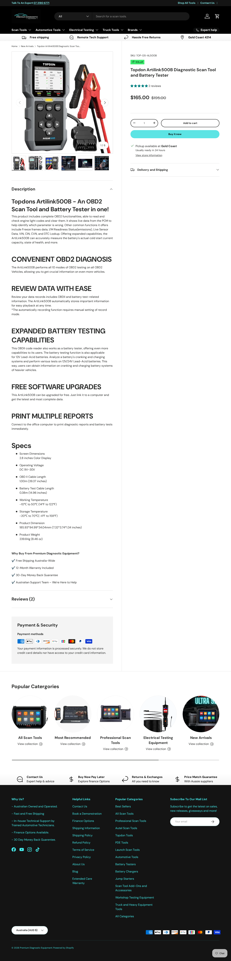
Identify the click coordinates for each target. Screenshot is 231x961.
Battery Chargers (126, 871)
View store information (149, 155)
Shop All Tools (186, 3)
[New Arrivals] (201, 714)
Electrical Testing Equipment (158, 740)
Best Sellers (123, 806)
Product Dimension (32, 523)
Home (15, 46)
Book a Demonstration (87, 814)
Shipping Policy (82, 835)
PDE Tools (121, 842)
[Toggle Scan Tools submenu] (30, 30)
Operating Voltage (31, 465)
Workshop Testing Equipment (134, 897)
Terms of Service (83, 850)
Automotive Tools (48, 30)
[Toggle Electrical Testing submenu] (97, 30)
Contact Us (207, 3)
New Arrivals (27, 46)
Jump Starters (124, 879)
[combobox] (121, 16)
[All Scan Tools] (30, 714)
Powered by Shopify (63, 947)
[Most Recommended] (73, 714)
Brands (133, 30)
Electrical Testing (81, 30)
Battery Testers (125, 864)
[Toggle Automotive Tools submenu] (63, 30)
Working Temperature (33, 500)
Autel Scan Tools (126, 828)
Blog (75, 871)
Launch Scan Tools (127, 850)
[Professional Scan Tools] (115, 714)
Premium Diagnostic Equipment (36, 947)
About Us (78, 864)
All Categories (124, 916)
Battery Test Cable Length (36, 488)
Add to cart (190, 123)
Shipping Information (86, 828)
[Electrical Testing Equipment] (158, 714)
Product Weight (29, 535)
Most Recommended (73, 737)
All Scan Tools (30, 737)
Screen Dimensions (32, 454)
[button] (217, 16)
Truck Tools (111, 30)
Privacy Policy (81, 857)
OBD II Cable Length (32, 477)
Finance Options (83, 821)
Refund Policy (81, 842)
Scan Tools (19, 30)
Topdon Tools (124, 835)
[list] (62, 103)
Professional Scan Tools (115, 740)
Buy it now (175, 134)
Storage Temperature (33, 511)
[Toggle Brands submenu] (140, 30)
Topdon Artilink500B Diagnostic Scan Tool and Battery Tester (58, 46)
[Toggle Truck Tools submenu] (122, 30)
